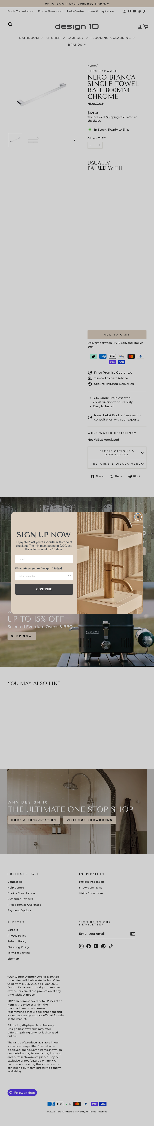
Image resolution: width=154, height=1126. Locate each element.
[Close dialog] (138, 517)
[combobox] (43, 576)
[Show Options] (69, 576)
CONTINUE (44, 589)
